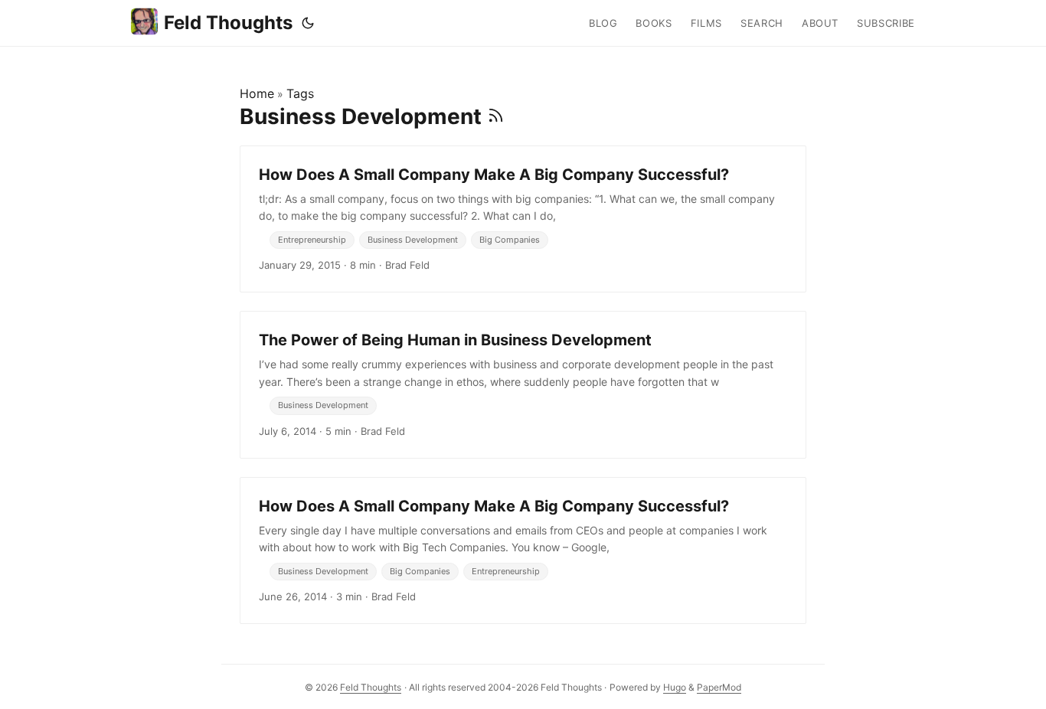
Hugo (674, 687)
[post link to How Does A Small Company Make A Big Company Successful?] (523, 219)
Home (257, 93)
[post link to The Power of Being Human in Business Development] (523, 384)
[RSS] (496, 116)
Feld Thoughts (228, 22)
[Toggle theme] (308, 23)
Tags (300, 93)
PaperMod (719, 687)
